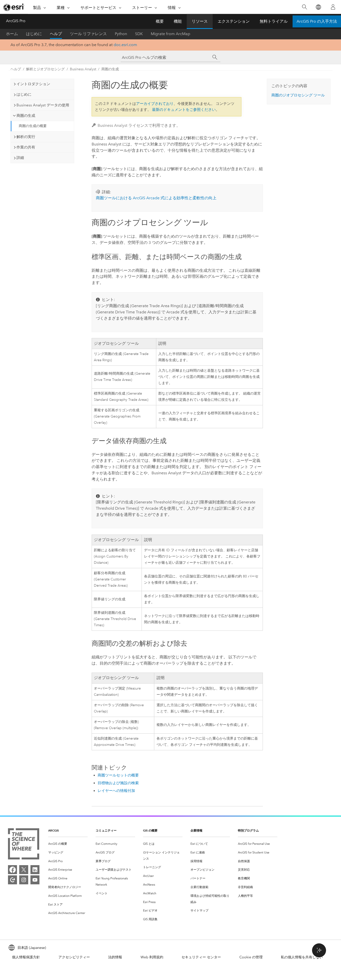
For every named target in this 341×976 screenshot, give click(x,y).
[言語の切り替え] (318, 7)
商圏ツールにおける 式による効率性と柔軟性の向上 (156, 198)
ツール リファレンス (88, 33)
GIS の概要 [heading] (150, 830)
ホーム (12, 33)
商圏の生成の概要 (33, 126)
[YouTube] (34, 879)
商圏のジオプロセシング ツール (298, 95)
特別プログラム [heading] (248, 830)
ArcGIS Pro (15, 20)
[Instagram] (23, 879)
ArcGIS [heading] (53, 830)
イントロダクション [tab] (33, 84)
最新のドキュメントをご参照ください (184, 109)
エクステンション (234, 21)
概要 (160, 21)
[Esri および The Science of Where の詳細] (23, 844)
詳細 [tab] (20, 157)
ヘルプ (56, 33)
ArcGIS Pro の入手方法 (317, 21)
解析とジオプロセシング (45, 69)
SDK (139, 33)
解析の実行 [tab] (25, 137)
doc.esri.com (125, 44)
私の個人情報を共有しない (302, 957)
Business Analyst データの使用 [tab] (42, 105)
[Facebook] (12, 869)
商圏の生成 (110, 69)
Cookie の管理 (251, 957)
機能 (178, 21)
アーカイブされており (154, 103)
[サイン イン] (333, 7)
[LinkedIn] (34, 869)
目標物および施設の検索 (118, 783)
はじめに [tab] (23, 94)
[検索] (304, 7)
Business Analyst (83, 69)
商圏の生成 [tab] (25, 115)
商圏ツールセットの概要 (118, 775)
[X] (23, 869)
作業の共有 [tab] (25, 147)
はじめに (34, 33)
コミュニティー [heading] (106, 830)
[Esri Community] (12, 879)
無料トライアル (274, 21)
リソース (200, 21)
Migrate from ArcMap (170, 33)
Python (121, 33)
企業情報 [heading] (196, 830)
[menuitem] (68, 843)
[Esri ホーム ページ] (13, 7)
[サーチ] (214, 57)
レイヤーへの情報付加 (116, 790)
